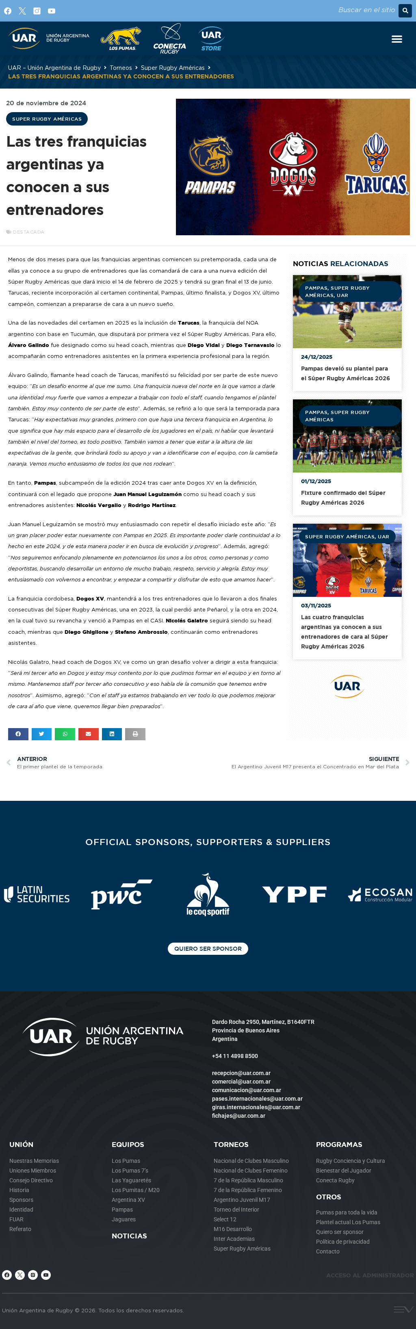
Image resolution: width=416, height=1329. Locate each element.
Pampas (316, 288)
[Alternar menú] (397, 38)
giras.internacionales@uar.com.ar (256, 1107)
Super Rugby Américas (173, 68)
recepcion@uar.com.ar (241, 1073)
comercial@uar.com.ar (241, 1081)
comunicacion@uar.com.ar (246, 1090)
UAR (343, 295)
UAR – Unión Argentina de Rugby (54, 68)
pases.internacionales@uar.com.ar (257, 1098)
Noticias (129, 1236)
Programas (339, 1144)
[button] (405, 10)
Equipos (128, 1144)
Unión (21, 1144)
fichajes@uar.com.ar (238, 1115)
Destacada (29, 232)
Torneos (121, 68)
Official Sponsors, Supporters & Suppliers (208, 842)
